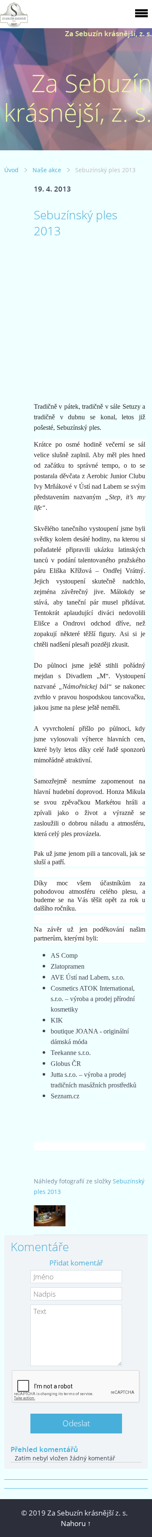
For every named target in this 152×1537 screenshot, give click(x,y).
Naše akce (47, 170)
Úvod (11, 170)
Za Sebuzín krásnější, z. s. (108, 33)
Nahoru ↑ (76, 1523)
